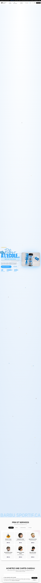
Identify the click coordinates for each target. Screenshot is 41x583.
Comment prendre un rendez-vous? (25, 0)
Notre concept (16, 0)
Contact (39, 0)
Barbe (17, 527)
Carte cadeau (32, 0)
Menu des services (4, 3)
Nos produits (10, 3)
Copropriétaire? (36, 0)
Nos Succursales (15, 3)
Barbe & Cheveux (23, 527)
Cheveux (30, 527)
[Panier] (35, 3)
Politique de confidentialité (15, 580)
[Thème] (33, 3)
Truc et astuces (21, 3)
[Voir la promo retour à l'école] (30, 259)
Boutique (15, 266)
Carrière (20, 0)
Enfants (11, 527)
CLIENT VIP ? (12, 0)
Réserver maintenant (5, 266)
